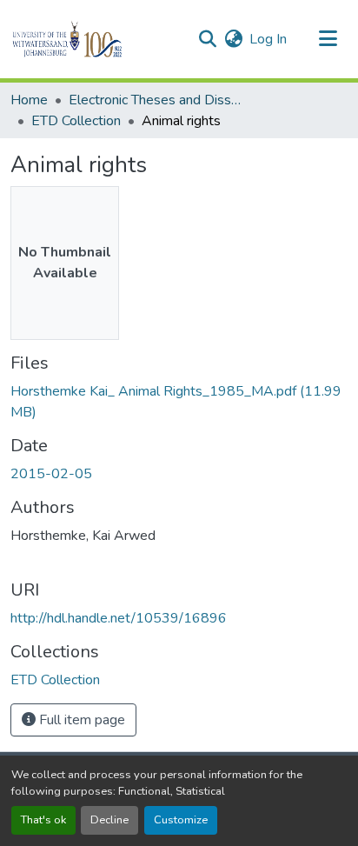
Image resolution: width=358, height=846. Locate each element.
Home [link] (29, 100)
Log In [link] (268, 39)
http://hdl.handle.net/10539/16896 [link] (118, 618)
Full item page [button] (80, 719)
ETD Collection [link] (76, 120)
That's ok (43, 820)
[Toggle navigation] (328, 39)
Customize (181, 820)
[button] (96, 39)
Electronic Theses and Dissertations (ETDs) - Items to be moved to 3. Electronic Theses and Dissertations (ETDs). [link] (155, 100)
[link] (179, 402)
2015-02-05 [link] (51, 473)
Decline (109, 820)
